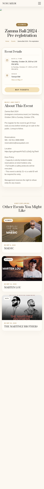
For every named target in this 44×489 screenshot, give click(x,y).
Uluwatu (22, 24)
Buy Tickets (22, 90)
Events (13, 41)
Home (7, 41)
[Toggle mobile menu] (39, 3)
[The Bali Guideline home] (9, 3)
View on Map (16, 80)
